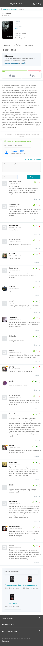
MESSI (11, 485)
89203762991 (13, 225)
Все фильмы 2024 (10, 631)
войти (24, 63)
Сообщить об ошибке (33, 159)
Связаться (5, 641)
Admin (11, 381)
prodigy (11, 367)
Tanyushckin (13, 317)
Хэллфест (13, 603)
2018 (16, 28)
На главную (8, 618)
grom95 (11, 301)
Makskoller (12, 336)
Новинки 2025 (9, 625)
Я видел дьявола (30, 585)
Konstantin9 (13, 501)
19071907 (12, 286)
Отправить (33, 177)
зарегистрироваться (12, 63)
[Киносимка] (16, 4)
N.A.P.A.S (12, 254)
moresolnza (13, 462)
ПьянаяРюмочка (14, 526)
